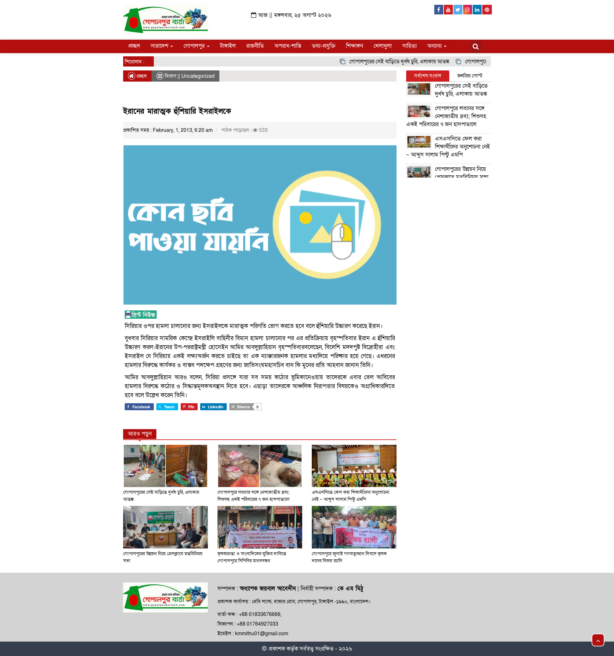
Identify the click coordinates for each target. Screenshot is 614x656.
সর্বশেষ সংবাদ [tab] (427, 75)
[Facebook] (439, 9)
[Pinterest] (487, 9)
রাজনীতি (255, 46)
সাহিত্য (409, 46)
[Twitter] (458, 9)
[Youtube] (448, 9)
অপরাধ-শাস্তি (287, 46)
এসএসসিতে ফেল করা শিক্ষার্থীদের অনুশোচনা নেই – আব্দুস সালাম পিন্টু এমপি (448, 146)
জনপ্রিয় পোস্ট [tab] (470, 75)
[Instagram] (468, 9)
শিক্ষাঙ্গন (354, 46)
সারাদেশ (160, 46)
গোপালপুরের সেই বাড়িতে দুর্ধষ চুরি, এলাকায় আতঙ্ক (388, 61)
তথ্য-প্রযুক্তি (323, 46)
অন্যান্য (435, 46)
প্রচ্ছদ (134, 46)
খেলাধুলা (383, 46)
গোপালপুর (195, 46)
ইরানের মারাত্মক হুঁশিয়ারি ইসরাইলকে (177, 111)
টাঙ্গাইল (228, 46)
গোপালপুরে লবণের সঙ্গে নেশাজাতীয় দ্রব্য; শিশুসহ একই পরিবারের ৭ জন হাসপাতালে (446, 116)
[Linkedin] (477, 9)
